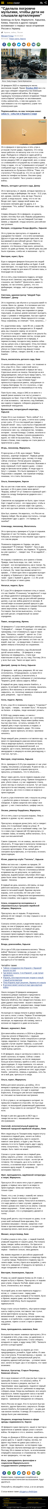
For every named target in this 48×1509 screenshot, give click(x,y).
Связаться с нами (33, 1502)
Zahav (10, 3)
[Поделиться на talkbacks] (38, 44)
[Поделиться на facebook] (4, 44)
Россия (20, 32)
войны (13, 32)
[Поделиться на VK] (33, 44)
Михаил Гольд (7, 36)
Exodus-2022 (32, 88)
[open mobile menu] (2, 2)
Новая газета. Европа (17, 39)
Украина (7, 32)
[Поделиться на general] (14, 44)
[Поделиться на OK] (29, 44)
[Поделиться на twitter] (19, 44)
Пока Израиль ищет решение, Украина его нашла (24, 983)
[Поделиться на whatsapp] (9, 44)
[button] (45, 118)
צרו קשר (6, 1505)
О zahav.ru (7, 1498)
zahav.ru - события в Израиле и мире (19, 114)
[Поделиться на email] (24, 44)
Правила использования (35, 1498)
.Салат (16, 3)
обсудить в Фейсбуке (28, 1492)
